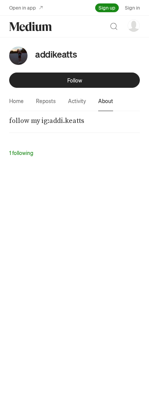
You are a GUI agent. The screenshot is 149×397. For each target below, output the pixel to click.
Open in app (22, 7)
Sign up (107, 7)
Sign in (132, 7)
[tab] (16, 101)
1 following (21, 152)
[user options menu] (134, 25)
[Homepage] (30, 26)
